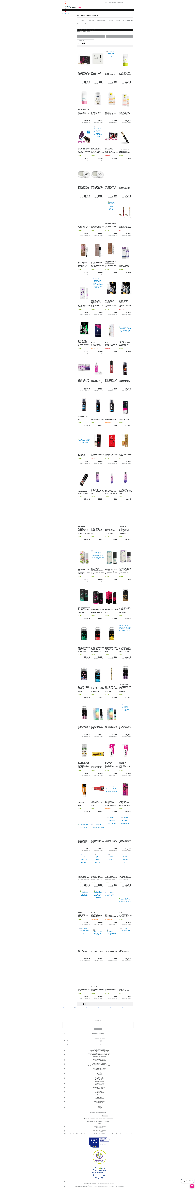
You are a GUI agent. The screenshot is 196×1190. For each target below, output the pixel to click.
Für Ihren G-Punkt (119, 20)
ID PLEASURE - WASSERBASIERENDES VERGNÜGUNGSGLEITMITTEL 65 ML (125, 491)
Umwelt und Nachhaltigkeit (99, 1101)
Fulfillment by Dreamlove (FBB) (99, 1061)
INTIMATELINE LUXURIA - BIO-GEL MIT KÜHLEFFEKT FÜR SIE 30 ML (111, 571)
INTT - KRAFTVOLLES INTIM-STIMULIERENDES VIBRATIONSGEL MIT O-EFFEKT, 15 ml (97, 689)
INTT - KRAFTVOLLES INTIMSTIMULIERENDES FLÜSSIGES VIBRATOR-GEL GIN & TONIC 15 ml (125, 649)
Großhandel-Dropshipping (101, 9)
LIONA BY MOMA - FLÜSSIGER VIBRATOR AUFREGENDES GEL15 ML (111, 840)
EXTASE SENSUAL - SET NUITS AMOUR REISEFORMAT (84, 454)
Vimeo (99, 1106)
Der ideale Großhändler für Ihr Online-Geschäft (99, 1054)
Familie (88, 31)
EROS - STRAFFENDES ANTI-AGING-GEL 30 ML (97, 418)
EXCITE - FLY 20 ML (124, 419)
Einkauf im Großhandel (99, 1081)
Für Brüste (110, 20)
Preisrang (79, 31)
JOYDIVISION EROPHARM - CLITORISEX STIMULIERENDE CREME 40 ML (111, 765)
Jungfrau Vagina (129, 20)
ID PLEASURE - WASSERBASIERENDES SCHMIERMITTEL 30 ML (111, 492)
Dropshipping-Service (99, 1058)
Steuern (99, 1100)
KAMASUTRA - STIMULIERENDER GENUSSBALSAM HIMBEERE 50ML (82, 840)
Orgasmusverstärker (101, 20)
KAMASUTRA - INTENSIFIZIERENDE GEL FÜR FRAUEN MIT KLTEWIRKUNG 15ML (111, 803)
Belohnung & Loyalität (99, 1078)
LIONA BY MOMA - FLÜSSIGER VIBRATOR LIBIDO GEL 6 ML (125, 878)
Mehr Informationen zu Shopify (99, 1068)
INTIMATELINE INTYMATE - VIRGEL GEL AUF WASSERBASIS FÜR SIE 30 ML (111, 531)
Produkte (118, 9)
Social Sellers (99, 1075)
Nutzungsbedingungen (99, 1098)
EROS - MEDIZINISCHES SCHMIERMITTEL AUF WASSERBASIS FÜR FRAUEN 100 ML (111, 381)
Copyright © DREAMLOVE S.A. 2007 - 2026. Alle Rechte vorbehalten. (87, 1188)
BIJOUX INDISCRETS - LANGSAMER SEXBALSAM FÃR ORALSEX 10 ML (83, 264)
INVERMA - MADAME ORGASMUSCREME (96, 767)
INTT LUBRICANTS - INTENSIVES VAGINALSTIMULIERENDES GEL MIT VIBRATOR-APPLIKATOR (111, 689)
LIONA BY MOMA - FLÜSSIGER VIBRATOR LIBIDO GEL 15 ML (111, 878)
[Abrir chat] (192, 1186)
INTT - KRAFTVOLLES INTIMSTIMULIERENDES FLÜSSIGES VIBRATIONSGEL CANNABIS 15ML (84, 648)
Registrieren (107, 1031)
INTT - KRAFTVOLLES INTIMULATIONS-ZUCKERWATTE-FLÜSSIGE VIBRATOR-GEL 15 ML (83, 112)
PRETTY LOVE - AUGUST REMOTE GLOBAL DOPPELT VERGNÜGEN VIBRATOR (84, 150)
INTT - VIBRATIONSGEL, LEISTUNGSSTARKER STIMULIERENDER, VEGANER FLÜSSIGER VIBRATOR (84, 765)
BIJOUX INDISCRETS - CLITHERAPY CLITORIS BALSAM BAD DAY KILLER (111, 188)
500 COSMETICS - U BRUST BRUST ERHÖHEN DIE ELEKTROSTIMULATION (111, 150)
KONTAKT (111, 9)
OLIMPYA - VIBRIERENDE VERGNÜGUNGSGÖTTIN (111, 915)
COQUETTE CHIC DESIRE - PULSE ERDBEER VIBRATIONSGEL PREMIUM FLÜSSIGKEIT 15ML (111, 303)
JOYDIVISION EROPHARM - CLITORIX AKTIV (84, 804)
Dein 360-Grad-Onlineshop (99, 1069)
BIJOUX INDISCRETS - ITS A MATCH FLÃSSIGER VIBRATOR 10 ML (111, 225)
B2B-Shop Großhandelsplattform (99, 1059)
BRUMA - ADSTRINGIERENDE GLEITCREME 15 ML (110, 75)
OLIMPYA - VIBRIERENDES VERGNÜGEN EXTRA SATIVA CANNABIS (96, 914)
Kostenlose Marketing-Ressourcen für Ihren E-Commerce (99, 1053)
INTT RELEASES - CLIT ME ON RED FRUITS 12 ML (125, 728)
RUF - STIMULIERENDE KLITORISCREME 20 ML (97, 952)
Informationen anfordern (100, 1031)
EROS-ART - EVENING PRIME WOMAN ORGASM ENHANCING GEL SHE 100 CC (83, 381)
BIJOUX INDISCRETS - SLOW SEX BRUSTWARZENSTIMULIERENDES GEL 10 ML (97, 264)
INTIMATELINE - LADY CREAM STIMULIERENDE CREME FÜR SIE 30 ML (84, 571)
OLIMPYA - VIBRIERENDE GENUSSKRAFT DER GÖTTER (83, 914)
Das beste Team (99, 1088)
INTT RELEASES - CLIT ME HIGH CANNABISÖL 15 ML (97, 728)
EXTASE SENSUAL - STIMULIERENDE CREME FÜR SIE (97, 454)
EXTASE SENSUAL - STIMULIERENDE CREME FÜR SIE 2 (125, 454)
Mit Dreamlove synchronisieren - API (99, 1064)
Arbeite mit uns (99, 1089)
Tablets (82, 20)
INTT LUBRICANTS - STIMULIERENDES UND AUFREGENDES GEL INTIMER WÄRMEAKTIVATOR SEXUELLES (125, 688)
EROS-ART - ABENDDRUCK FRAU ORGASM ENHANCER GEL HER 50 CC (124, 343)
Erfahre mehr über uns (67, 9)
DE (101, 1044)
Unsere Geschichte (100, 1086)
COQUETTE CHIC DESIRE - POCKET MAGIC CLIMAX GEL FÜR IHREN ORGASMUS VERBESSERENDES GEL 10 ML (97, 303)
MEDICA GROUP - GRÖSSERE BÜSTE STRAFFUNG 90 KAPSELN (96, 113)
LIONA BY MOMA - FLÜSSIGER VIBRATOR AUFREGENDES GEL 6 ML (125, 840)
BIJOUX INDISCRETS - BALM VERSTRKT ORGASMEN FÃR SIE (124, 151)
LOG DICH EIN (65, 13)
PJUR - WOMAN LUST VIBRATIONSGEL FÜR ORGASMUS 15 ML (124, 114)
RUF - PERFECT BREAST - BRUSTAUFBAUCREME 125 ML (84, 989)
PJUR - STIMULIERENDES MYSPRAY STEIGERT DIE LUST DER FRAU (125, 914)
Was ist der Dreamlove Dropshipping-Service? (99, 1050)
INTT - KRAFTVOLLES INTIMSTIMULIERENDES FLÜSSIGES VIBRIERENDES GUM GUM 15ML (84, 689)
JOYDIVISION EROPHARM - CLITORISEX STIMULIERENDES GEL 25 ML (125, 765)
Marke (84, 31)
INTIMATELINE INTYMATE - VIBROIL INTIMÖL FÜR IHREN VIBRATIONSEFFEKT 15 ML (97, 531)
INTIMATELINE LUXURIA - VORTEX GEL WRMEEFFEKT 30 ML (97, 611)
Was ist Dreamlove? (99, 1084)
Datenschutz (99, 1097)
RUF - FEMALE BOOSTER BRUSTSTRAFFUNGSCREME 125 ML (97, 988)
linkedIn (99, 1108)
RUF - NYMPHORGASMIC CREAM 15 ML (124, 952)
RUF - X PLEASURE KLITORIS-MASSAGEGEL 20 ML (124, 989)
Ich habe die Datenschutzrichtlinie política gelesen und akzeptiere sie (98, 1118)
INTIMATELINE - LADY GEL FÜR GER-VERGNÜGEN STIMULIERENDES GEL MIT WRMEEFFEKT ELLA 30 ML (97, 570)
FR (101, 1043)
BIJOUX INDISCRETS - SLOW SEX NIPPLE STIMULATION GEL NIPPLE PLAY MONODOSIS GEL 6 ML (97, 73)
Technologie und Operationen (87, 9)
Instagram (99, 1107)
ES (101, 1040)
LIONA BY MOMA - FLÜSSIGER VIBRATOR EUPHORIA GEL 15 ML (84, 878)
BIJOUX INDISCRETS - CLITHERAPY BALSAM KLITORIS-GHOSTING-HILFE (83, 188)
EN (101, 1041)
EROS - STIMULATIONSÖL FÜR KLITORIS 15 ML (111, 344)
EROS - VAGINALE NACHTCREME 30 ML (110, 418)
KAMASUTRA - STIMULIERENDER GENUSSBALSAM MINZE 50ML (97, 840)
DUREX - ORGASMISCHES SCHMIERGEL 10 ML (96, 344)
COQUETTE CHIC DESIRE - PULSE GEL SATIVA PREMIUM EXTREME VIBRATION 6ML (83, 343)
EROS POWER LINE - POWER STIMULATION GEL (124, 382)
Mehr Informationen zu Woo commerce (99, 1067)
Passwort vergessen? (90, 1031)
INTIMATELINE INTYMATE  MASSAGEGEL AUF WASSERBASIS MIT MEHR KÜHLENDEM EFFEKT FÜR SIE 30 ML (84, 530)
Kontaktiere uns (99, 1102)
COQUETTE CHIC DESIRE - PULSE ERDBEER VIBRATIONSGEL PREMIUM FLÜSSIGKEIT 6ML (125, 303)
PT (101, 1047)
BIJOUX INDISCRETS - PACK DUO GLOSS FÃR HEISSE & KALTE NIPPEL (125, 226)
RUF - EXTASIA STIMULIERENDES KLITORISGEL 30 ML (83, 952)
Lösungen (76, 9)
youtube (99, 1110)
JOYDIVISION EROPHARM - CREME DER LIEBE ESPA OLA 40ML (96, 803)
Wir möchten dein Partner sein (99, 1087)
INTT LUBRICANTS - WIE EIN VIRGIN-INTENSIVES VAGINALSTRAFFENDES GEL (84, 726)
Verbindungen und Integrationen (99, 1063)
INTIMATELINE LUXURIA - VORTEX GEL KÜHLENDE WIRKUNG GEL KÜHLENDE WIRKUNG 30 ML (84, 610)
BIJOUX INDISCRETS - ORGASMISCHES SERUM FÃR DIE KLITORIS (97, 226)
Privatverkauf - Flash (99, 1077)
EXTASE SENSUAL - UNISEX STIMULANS (83, 492)
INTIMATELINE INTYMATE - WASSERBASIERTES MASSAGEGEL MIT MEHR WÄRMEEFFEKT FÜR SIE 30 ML (125, 530)
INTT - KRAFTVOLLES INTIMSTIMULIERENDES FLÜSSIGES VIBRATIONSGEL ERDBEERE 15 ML (97, 648)
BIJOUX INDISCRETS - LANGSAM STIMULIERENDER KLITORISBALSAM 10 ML (110, 264)
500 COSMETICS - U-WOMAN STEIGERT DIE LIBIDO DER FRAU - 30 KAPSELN (84, 74)
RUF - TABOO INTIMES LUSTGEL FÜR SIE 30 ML (111, 989)
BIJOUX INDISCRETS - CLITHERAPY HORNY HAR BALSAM (124, 189)
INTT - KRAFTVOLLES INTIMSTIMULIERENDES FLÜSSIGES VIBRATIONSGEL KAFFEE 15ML (125, 610)
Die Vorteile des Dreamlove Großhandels (99, 1051)
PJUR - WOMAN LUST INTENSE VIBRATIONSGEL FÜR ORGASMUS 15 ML (110, 113)
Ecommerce (99, 1074)
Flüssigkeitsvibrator (82, 23)
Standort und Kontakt (99, 1092)
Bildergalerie (99, 1091)
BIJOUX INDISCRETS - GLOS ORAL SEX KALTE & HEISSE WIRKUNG (84, 226)
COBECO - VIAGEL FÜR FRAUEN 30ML (84, 306)
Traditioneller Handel (99, 1079)
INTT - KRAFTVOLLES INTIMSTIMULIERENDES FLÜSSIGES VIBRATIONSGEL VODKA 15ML (111, 648)
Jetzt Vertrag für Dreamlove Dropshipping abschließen (99, 1065)
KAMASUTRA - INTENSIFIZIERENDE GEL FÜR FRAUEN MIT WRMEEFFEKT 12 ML (125, 803)
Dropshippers (99, 1073)
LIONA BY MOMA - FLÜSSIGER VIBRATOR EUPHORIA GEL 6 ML (97, 878)
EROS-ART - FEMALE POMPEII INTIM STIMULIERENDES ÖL (97, 382)
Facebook (99, 1104)
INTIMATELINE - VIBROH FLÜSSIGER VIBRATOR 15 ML (111, 611)
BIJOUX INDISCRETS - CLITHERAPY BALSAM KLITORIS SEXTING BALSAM (97, 188)
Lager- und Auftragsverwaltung (99, 1060)
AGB (100, 1096)
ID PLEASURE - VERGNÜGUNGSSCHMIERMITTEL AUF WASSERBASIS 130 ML (97, 491)
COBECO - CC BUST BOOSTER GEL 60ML (124, 266)
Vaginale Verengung (91, 19)
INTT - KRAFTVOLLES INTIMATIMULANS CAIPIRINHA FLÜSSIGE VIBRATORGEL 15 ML (125, 74)
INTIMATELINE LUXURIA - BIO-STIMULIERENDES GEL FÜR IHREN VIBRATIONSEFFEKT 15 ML (125, 571)
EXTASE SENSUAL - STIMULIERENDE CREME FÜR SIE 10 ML (111, 454)
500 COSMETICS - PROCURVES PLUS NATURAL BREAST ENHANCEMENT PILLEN (97, 150)
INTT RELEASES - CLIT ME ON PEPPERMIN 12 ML (111, 728)
